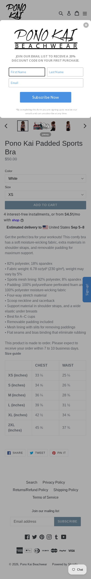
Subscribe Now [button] (45, 97)
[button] (86, 25)
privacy (45, 134)
